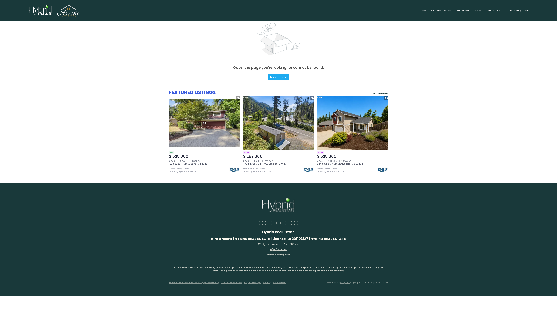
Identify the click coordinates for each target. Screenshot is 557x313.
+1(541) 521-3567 (278, 249)
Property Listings (252, 282)
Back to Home (278, 77)
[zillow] (273, 223)
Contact (480, 10)
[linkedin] (267, 223)
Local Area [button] (494, 10)
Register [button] (514, 10)
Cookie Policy (212, 282)
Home (425, 10)
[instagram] (284, 223)
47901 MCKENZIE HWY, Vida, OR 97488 (264, 164)
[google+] (296, 223)
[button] (40, 10)
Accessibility (279, 282)
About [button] (447, 10)
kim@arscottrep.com (278, 254)
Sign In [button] (525, 10)
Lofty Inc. (345, 282)
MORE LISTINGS (380, 93)
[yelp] (278, 223)
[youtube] (290, 223)
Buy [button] (432, 10)
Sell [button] (439, 10)
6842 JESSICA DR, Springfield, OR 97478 (340, 164)
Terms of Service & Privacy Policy (186, 282)
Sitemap (267, 282)
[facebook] (261, 223)
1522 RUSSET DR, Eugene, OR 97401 (188, 164)
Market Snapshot (463, 10)
